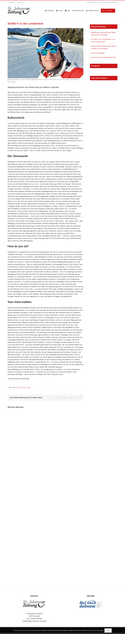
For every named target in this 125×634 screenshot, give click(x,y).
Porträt (28, 387)
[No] (123, 630)
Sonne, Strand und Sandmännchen (103, 57)
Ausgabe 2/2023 (21, 387)
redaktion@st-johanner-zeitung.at (107, 2)
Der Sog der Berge (98, 53)
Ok (108, 630)
